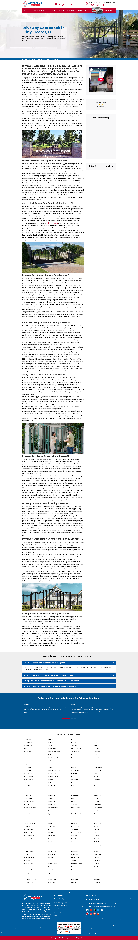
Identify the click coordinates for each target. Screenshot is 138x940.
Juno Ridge (28, 786)
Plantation (97, 773)
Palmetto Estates (52, 863)
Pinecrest (73, 742)
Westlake (27, 820)
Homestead (97, 751)
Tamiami (73, 860)
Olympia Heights (52, 854)
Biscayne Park (29, 873)
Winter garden (98, 823)
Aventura (73, 810)
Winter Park (97, 817)
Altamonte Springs (99, 820)
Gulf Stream (28, 798)
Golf (26, 754)
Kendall (96, 761)
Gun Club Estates (29, 792)
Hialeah (96, 810)
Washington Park (29, 829)
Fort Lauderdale (98, 807)
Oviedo (96, 832)
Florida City (51, 820)
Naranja (50, 823)
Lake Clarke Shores (30, 882)
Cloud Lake (28, 748)
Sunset (50, 866)
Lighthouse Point (52, 814)
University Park (75, 770)
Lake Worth (74, 823)
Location (56, 916)
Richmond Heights (53, 807)
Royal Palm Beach (76, 832)
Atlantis (27, 842)
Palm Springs (74, 764)
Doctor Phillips (98, 842)
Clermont (96, 829)
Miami (95, 814)
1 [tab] (65, 718)
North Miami (74, 879)
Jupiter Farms (51, 835)
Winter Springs (98, 845)
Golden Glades (75, 795)
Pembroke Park (52, 773)
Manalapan (28, 767)
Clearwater (97, 879)
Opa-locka (51, 870)
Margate (73, 866)
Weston (96, 754)
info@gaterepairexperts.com (97, 903)
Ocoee (96, 851)
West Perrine (51, 801)
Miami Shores (52, 804)
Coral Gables (74, 851)
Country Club (74, 854)
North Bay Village (52, 782)
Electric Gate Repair (60, 899)
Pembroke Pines (98, 804)
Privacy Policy (58, 912)
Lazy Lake (28, 739)
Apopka (96, 848)
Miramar (96, 798)
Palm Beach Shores (30, 807)
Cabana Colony (29, 863)
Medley (27, 789)
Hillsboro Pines (29, 776)
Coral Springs (97, 795)
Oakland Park (74, 848)
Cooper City (74, 804)
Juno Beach (51, 739)
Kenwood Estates (30, 810)
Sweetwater (74, 745)
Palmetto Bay (74, 761)
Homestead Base (29, 801)
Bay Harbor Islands (53, 764)
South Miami (51, 826)
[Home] (32, 4)
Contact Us (57, 919)
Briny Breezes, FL (65, 5)
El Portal (27, 854)
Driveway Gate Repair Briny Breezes (47, 59)
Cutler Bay (74, 842)
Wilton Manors (52, 838)
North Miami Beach (76, 838)
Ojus (49, 873)
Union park (97, 870)
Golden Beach (29, 795)
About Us (57, 909)
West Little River (75, 792)
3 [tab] (75, 718)
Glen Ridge (28, 751)
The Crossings (75, 751)
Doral (95, 739)
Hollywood (97, 801)
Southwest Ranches (53, 776)
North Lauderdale (75, 845)
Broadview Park (52, 786)
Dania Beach (74, 786)
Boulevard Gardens (30, 826)
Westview (50, 810)
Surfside (50, 761)
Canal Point (28, 770)
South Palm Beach (30, 823)
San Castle (51, 745)
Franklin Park (28, 804)
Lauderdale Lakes (75, 807)
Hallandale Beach (75, 826)
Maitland (96, 838)
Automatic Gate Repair (61, 902)
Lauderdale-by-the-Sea (54, 770)
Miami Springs (52, 851)
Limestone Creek (29, 817)
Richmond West (75, 817)
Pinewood (74, 739)
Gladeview (51, 845)
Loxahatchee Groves (30, 879)
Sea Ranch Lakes (29, 782)
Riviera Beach (74, 801)
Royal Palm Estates (53, 742)
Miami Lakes (74, 782)
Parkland (73, 798)
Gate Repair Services (37, 10)
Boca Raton (97, 779)
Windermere (97, 826)
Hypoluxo (27, 860)
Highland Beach (52, 748)
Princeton (73, 789)
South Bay (51, 754)
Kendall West (74, 820)
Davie (95, 782)
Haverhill (27, 845)
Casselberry (97, 860)
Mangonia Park (29, 838)
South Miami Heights (76, 814)
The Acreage (74, 829)
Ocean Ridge (28, 832)
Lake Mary (97, 835)
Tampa (96, 876)
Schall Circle (28, 814)
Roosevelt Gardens (30, 870)
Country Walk (51, 882)
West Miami (51, 792)
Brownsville (51, 876)
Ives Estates (74, 754)
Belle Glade (74, 776)
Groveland (97, 866)
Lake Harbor (28, 742)
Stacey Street (28, 773)
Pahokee (50, 779)
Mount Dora (97, 854)
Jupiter (96, 742)
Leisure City (74, 773)
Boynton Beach (98, 764)
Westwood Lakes (52, 817)
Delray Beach (97, 748)
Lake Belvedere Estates (54, 751)
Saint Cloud (97, 863)
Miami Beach (97, 770)
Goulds (50, 829)
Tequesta (50, 767)
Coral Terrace (74, 767)
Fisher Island (28, 761)
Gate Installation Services (75, 10)
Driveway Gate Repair (55, 10)
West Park (51, 857)
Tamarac (96, 745)
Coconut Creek (75, 873)
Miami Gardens (98, 786)
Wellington (74, 882)
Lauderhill (96, 758)
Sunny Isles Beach (76, 748)
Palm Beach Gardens (76, 863)
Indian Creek (28, 745)
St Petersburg (97, 882)
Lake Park (51, 789)
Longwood (97, 857)
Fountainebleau (75, 870)
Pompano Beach (98, 792)
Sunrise (96, 776)
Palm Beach (51, 795)
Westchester (74, 779)
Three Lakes (51, 860)
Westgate (50, 798)
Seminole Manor (29, 857)
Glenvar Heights (52, 879)
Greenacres (74, 835)
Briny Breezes (31, 59)
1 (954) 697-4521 (96, 5)
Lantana (50, 832)
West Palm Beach (98, 789)
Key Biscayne (51, 842)
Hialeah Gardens (75, 758)
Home (26, 10)
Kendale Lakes (75, 857)
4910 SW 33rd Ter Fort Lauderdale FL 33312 (102, 907)
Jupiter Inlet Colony (30, 764)
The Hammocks (75, 876)
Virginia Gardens (29, 851)
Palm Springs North (53, 758)
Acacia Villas (28, 758)
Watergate (28, 876)
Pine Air (27, 848)
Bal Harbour (28, 866)
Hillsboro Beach (29, 835)
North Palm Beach (53, 848)
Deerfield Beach (98, 767)
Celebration (97, 873)
